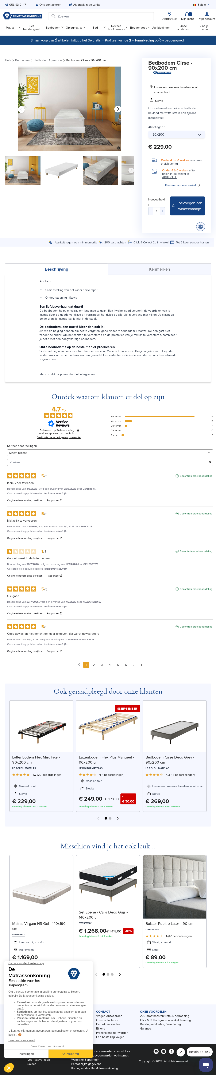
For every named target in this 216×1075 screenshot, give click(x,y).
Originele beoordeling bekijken (25, 500)
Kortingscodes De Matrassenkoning (94, 1068)
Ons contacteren (107, 1020)
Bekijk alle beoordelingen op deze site (59, 437)
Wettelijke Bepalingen (85, 1060)
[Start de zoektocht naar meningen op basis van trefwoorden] (210, 462)
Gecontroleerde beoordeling (196, 476)
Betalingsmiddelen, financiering (160, 1024)
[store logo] (22, 16)
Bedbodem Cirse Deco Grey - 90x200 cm (170, 760)
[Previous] (56, 40)
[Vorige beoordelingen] (79, 664)
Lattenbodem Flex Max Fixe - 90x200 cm (36, 760)
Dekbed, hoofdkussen (116, 27)
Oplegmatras (74, 27)
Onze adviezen (183, 27)
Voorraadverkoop (38, 1060)
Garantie (145, 1028)
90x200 (158, 134)
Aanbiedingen (161, 27)
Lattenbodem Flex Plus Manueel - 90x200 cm (106, 760)
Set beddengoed (31, 27)
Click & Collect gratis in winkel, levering (165, 1020)
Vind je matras (204, 27)
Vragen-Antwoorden (109, 1016)
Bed (95, 27)
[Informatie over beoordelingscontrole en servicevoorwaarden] (78, 430)
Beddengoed (138, 27)
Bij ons (100, 1028)
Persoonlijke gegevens (86, 1064)
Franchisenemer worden (112, 1033)
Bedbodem (53, 27)
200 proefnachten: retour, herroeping (164, 1016)
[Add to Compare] (200, 226)
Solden (31, 1064)
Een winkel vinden (108, 1024)
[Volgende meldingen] (141, 665)
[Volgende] (160, 40)
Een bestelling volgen (110, 1037)
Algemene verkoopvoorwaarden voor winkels (101, 1051)
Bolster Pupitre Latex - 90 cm (169, 923)
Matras (10, 27)
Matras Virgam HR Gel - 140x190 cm (39, 926)
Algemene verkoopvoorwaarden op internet (99, 1055)
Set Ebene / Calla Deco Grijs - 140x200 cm (103, 914)
